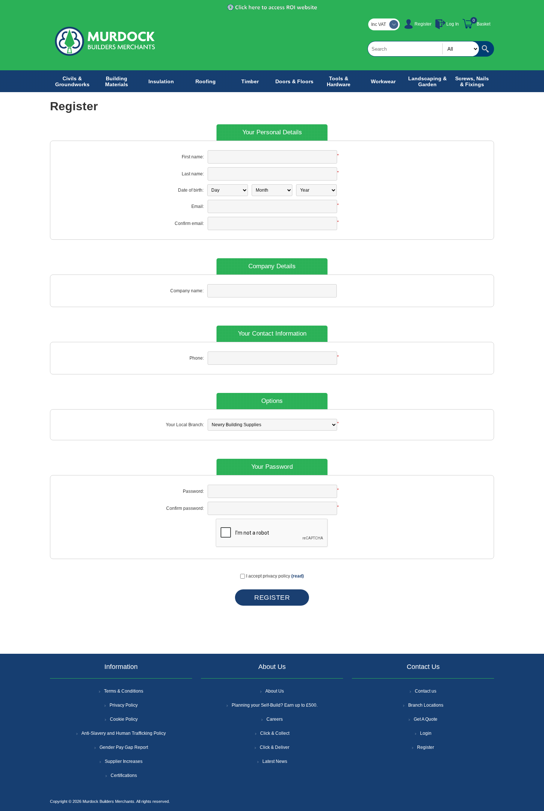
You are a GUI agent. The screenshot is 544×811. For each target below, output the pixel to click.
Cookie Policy (124, 719)
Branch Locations (425, 705)
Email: (197, 206)
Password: (193, 491)
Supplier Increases (123, 761)
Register (422, 24)
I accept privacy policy (268, 576)
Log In (452, 24)
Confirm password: (185, 508)
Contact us (425, 691)
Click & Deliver (274, 747)
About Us (274, 691)
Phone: (196, 358)
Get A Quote (425, 719)
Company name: (187, 290)
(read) (297, 576)
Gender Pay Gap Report (124, 747)
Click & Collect (274, 733)
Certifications (124, 775)
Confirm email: (189, 223)
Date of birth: (191, 190)
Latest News (274, 761)
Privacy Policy (124, 705)
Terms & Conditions (123, 691)
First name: (193, 156)
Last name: (193, 173)
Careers (274, 719)
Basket (483, 24)
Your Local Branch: (185, 424)
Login (425, 733)
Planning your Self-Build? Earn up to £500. (275, 705)
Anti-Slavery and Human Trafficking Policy (123, 733)
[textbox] (423, 48)
